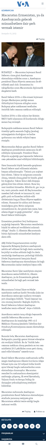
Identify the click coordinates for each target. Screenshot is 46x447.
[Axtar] (36, 444)
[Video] (9, 444)
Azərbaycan (7, 11)
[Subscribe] (38, 426)
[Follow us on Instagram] (9, 426)
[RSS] (26, 426)
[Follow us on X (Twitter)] (21, 426)
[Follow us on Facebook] (3, 426)
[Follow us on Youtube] (15, 426)
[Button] (40, 39)
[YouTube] (23, 444)
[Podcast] (32, 426)
